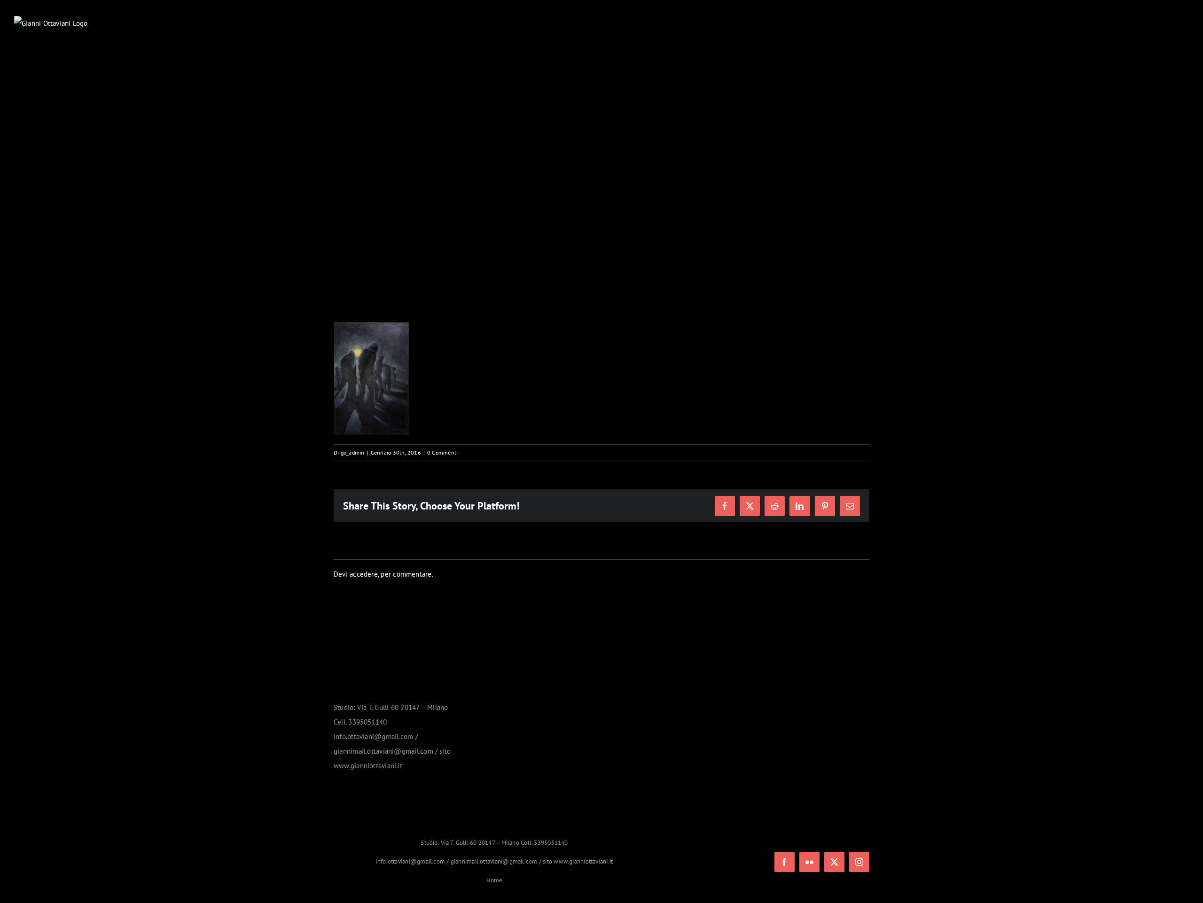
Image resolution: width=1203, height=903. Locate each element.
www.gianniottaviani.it (583, 861)
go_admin (353, 452)
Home (494, 880)
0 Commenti (442, 452)
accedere (364, 574)
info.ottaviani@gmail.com (410, 861)
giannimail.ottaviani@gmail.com (494, 861)
